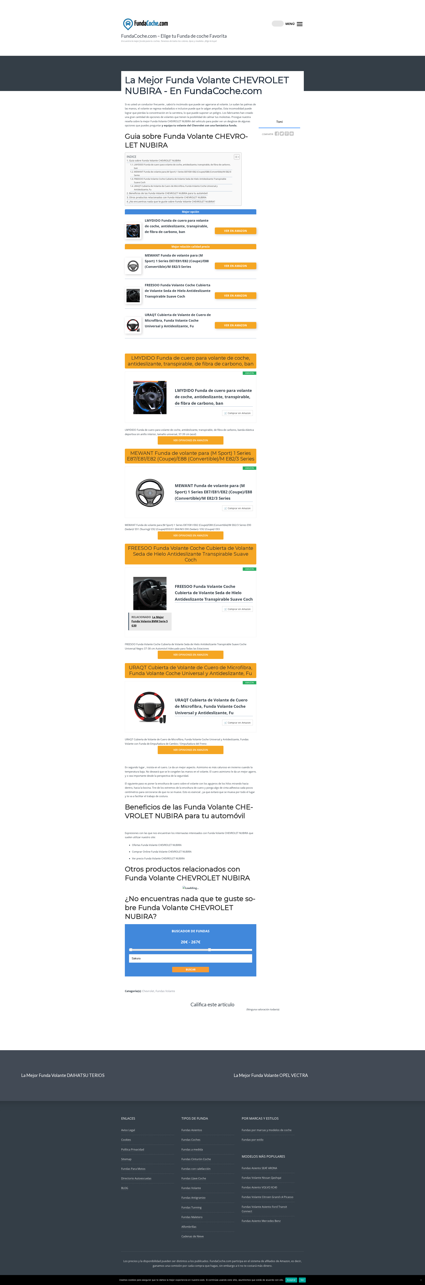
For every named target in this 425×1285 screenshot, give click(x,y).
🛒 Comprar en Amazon (237, 413)
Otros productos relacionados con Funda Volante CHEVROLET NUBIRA (167, 197)
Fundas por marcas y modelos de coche (267, 1130)
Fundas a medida (192, 1149)
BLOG (124, 1188)
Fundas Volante (165, 991)
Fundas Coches (190, 1140)
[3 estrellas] (195, 1012)
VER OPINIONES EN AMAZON (190, 440)
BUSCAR (191, 969)
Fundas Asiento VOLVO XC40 (259, 1187)
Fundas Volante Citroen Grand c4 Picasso (267, 1197)
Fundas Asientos (191, 1130)
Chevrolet (148, 991)
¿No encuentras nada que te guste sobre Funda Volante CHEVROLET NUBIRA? (172, 201)
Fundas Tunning (191, 1207)
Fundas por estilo (252, 1140)
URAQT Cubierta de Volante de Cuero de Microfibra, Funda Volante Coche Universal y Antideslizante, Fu (176, 187)
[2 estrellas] (175, 1012)
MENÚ (290, 24)
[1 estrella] (155, 1012)
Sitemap (126, 1159)
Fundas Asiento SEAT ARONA (259, 1168)
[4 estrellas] (215, 1012)
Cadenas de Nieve (192, 1236)
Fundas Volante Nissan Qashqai (261, 1178)
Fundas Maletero (192, 1217)
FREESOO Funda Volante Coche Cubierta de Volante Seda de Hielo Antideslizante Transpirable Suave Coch (180, 180)
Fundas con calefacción (196, 1169)
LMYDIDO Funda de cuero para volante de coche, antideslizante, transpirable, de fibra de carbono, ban (182, 166)
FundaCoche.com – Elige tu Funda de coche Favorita (174, 36)
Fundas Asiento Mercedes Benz (261, 1221)
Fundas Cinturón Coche (196, 1159)
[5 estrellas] (236, 1012)
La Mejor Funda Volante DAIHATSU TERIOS (62, 1075)
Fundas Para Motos (133, 1169)
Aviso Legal (128, 1130)
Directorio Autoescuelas (136, 1178)
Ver (302, 1280)
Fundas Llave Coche (193, 1178)
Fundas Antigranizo (193, 1197)
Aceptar (291, 1280)
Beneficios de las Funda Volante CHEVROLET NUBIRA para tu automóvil (168, 193)
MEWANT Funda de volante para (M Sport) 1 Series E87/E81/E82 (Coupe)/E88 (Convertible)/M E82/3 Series (182, 173)
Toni (279, 121)
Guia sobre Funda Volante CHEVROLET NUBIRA (155, 160)
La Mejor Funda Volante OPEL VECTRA (271, 1075)
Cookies (126, 1140)
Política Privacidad (132, 1149)
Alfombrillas (188, 1227)
